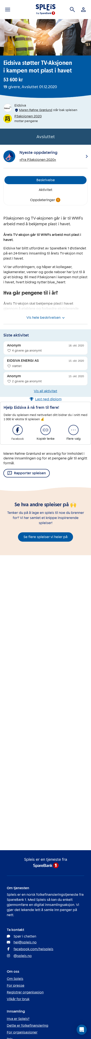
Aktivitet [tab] (45, 190)
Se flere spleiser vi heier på (45, 537)
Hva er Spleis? (18, 1019)
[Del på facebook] (17, 430)
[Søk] (72, 9)
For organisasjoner (22, 1032)
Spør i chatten (25, 936)
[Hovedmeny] (8, 9)
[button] (82, 1030)
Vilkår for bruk (18, 999)
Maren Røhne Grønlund (35, 110)
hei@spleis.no (25, 942)
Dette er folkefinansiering (27, 1026)
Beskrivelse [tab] (45, 180)
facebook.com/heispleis (33, 949)
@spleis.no (23, 956)
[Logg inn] (83, 9)
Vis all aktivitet (45, 391)
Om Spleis (15, 979)
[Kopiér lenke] (45, 430)
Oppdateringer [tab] (44, 200)
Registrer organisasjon (25, 992)
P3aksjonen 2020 (28, 116)
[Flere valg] (73, 430)
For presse (15, 985)
